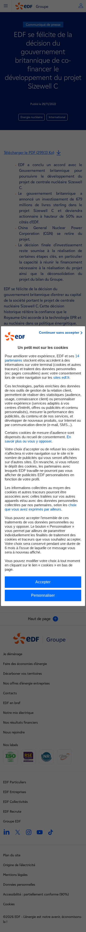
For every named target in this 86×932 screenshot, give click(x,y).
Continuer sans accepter (59, 332)
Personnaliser (43, 595)
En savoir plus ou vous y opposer (38, 439)
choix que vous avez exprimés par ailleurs (41, 507)
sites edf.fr (61, 377)
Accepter (42, 582)
